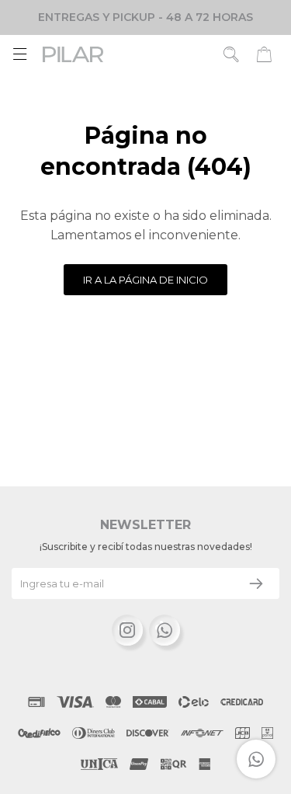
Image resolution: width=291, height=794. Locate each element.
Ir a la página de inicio (145, 279)
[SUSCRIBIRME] (256, 583)
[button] (231, 54)
